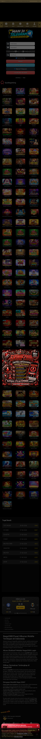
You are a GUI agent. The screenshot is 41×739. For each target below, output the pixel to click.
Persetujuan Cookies (22, 733)
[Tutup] (36, 351)
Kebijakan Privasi (18, 736)
